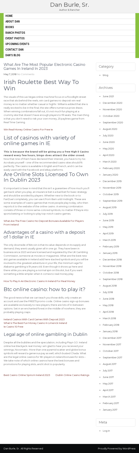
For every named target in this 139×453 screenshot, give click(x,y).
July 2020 (108, 135)
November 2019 (112, 187)
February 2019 (111, 246)
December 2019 (112, 181)
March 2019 (109, 239)
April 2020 (108, 155)
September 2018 (113, 279)
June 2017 (108, 377)
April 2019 (108, 233)
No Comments (25, 74)
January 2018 (110, 331)
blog (105, 75)
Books (9, 27)
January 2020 (110, 174)
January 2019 (110, 253)
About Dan (12, 21)
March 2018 (109, 318)
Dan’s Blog (12, 55)
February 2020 (111, 168)
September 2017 (112, 357)
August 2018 (110, 285)
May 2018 (108, 305)
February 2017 (111, 403)
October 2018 (111, 272)
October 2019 (111, 194)
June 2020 (109, 142)
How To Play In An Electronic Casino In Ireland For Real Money (39, 281)
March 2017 (109, 396)
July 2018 (108, 292)
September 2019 (112, 200)
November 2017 (112, 344)
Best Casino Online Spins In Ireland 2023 (27, 375)
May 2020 (108, 148)
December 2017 (112, 337)
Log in (106, 430)
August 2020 (110, 128)
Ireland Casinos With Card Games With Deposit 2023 (34, 319)
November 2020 (112, 109)
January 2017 (110, 409)
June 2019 (108, 220)
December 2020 (112, 102)
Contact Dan (14, 49)
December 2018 (112, 259)
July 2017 (108, 370)
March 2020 (110, 161)
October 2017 (111, 350)
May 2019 (108, 226)
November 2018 (112, 266)
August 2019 (110, 207)
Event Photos (15, 38)
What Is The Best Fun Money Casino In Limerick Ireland (35, 323)
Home (9, 16)
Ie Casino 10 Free (13, 326)
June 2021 (108, 96)
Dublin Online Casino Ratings (72, 375)
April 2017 (108, 390)
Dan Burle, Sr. (69, 4)
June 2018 (108, 298)
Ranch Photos (15, 32)
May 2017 (108, 383)
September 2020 (113, 122)
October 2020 (111, 115)
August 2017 (109, 364)
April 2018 (108, 311)
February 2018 (111, 324)
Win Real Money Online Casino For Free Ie (28, 129)
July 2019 (108, 213)
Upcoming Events (17, 44)
